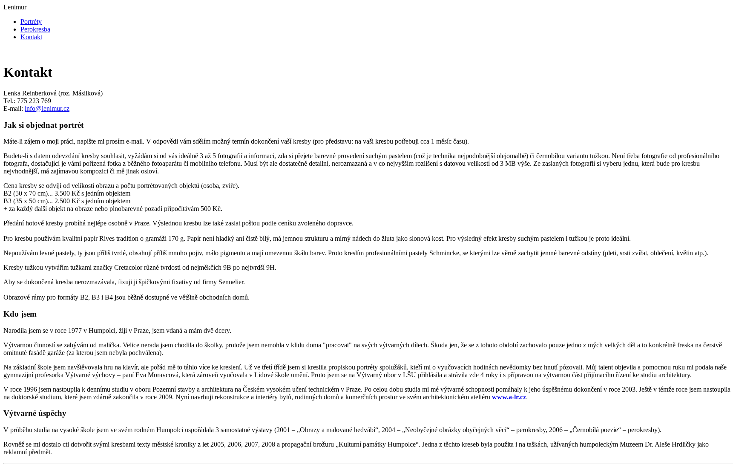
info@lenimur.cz (47, 108)
